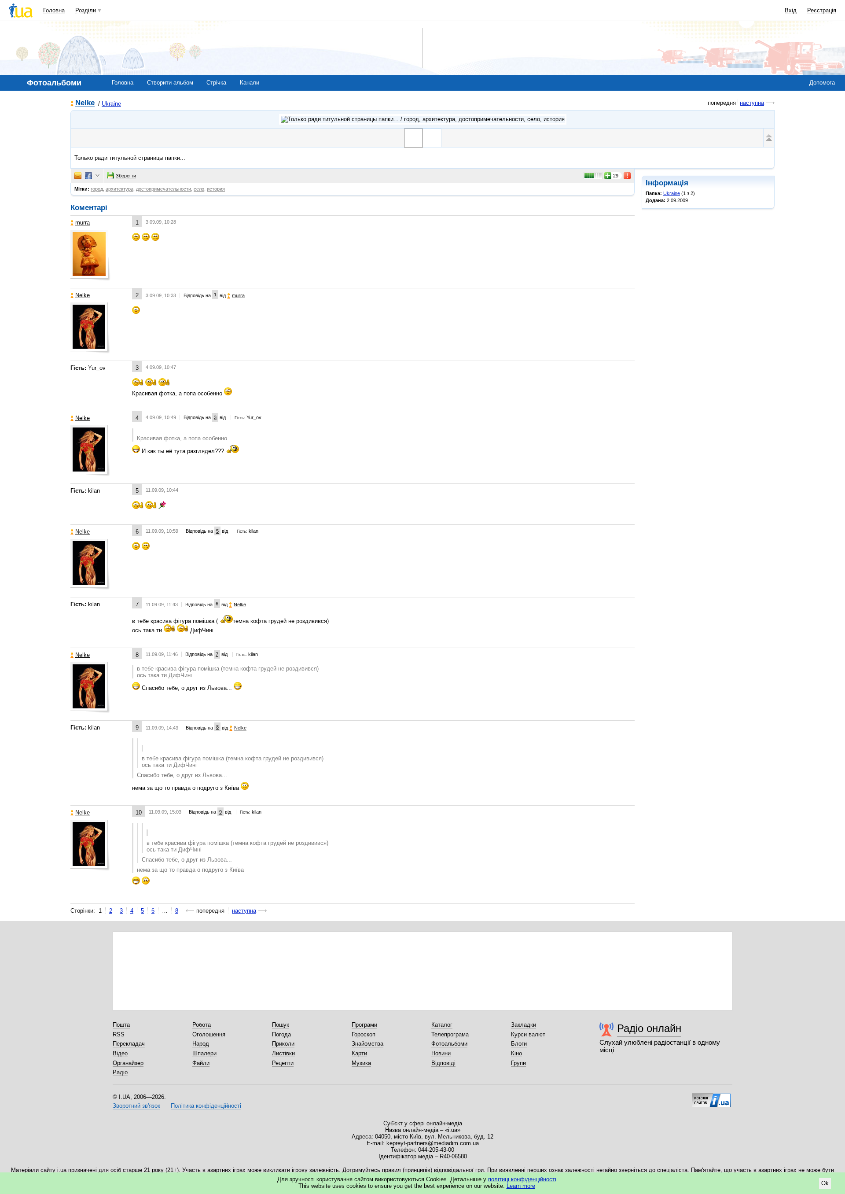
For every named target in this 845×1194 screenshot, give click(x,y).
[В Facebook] (88, 175)
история (216, 189)
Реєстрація (821, 10)
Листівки (283, 1053)
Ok (825, 1183)
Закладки (523, 1024)
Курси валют (528, 1034)
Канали (249, 82)
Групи (518, 1063)
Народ (200, 1043)
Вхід (791, 10)
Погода (281, 1034)
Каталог (441, 1024)
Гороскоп (363, 1034)
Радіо (120, 1072)
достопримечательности (163, 189)
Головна (54, 10)
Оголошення (208, 1034)
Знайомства (367, 1043)
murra (82, 222)
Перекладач (129, 1043)
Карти (359, 1053)
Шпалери (204, 1053)
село (199, 189)
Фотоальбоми (449, 1043)
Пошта (121, 1024)
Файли (200, 1063)
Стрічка (216, 82)
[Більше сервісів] (97, 176)
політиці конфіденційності (522, 1179)
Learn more (521, 1186)
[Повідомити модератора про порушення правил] (628, 175)
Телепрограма (450, 1034)
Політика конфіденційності (206, 1105)
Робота (201, 1024)
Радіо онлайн (649, 1028)
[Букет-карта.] (431, 138)
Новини (441, 1053)
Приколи (283, 1043)
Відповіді (443, 1063)
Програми (364, 1024)
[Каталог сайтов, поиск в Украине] (711, 1097)
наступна (752, 103)
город (97, 189)
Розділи (85, 10)
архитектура (119, 189)
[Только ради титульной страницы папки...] (413, 138)
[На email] (77, 175)
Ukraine (111, 103)
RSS (119, 1034)
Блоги (519, 1043)
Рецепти (283, 1063)
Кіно (516, 1053)
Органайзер (128, 1063)
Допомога (822, 82)
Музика (361, 1063)
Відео (120, 1053)
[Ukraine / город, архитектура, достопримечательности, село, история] (422, 119)
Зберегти (126, 175)
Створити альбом (170, 82)
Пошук (280, 1024)
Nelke (85, 103)
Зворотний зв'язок (136, 1105)
